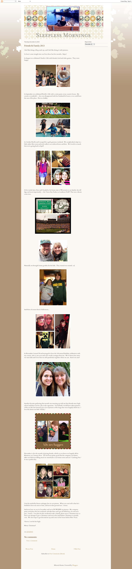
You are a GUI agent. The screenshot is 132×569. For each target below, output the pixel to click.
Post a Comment (31, 541)
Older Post (77, 549)
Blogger (75, 565)
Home (53, 549)
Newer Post (29, 549)
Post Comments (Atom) (57, 554)
